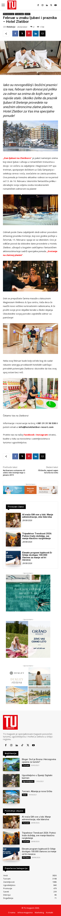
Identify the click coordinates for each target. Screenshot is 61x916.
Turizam (19, 14)
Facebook (29, 434)
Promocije (9, 14)
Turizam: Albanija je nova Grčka (37, 791)
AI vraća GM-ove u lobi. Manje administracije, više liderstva (37, 515)
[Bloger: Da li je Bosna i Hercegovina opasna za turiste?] (11, 764)
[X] (51, 5)
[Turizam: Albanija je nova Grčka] (11, 796)
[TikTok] (22, 745)
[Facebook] (38, 5)
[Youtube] (55, 5)
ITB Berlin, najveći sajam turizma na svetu (48, 471)
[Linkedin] (47, 5)
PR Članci (26, 857)
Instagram (42, 434)
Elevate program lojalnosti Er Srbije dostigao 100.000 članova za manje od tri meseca (37, 556)
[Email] (42, 33)
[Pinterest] (29, 33)
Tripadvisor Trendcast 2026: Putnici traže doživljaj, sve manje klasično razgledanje (37, 536)
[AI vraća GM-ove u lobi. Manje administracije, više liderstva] (13, 520)
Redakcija (10, 26)
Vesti (27, 14)
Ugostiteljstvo (28, 781)
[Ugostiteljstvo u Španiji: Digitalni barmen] (11, 780)
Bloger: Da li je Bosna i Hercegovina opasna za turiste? (39, 760)
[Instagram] (42, 5)
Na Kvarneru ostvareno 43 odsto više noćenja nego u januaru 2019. (14, 472)
